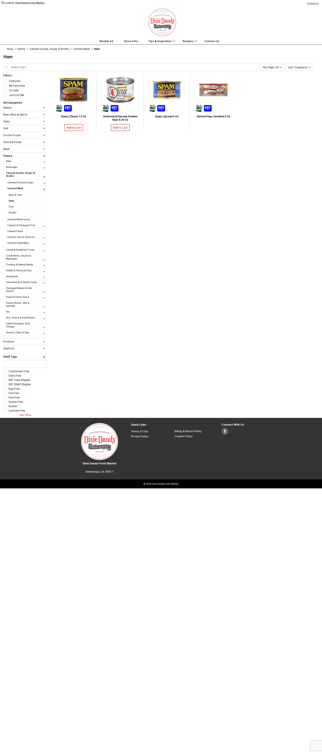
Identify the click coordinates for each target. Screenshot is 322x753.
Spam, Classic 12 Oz (73, 116)
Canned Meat (81, 49)
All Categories (12, 102)
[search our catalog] (7, 67)
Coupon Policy (184, 436)
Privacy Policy (139, 436)
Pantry (21, 49)
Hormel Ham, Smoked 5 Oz (213, 116)
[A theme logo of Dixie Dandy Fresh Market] (162, 22)
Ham (97, 49)
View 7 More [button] (25, 415)
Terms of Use (139, 431)
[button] (30, 3)
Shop (10, 49)
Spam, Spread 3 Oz (167, 116)
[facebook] (225, 433)
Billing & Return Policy (188, 431)
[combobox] (131, 67)
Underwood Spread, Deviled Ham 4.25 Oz (120, 118)
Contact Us (313, 3)
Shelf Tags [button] (10, 356)
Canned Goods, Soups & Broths (49, 49)
